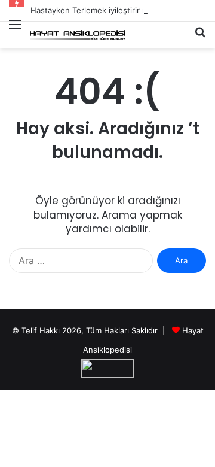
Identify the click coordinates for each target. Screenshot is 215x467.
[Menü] (15, 31)
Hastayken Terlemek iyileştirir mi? (92, 10)
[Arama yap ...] (200, 36)
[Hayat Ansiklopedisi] (77, 35)
